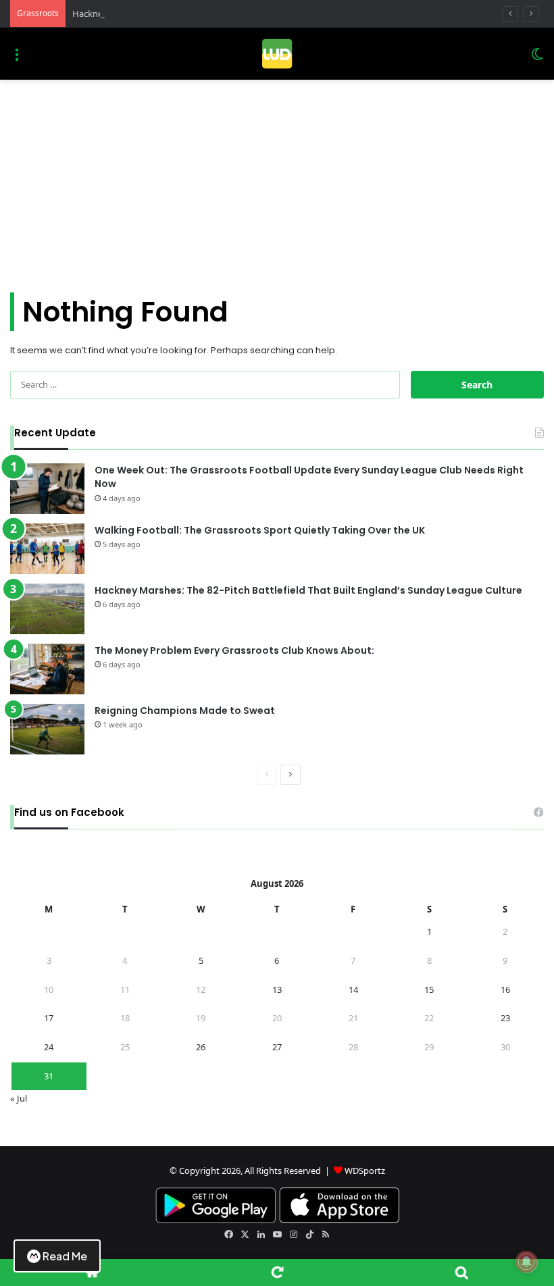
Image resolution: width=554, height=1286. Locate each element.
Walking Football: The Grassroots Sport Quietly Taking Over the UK (260, 530)
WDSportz (365, 1170)
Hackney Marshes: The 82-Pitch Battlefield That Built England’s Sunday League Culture (308, 590)
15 (429, 989)
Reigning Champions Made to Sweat (185, 710)
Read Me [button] (65, 1256)
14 (353, 989)
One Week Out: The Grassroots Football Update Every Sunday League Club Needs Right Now (309, 477)
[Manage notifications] (526, 1261)
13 (277, 989)
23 (505, 1018)
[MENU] (17, 59)
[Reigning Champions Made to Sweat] (47, 729)
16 (505, 989)
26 (200, 1047)
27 (277, 1047)
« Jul (18, 1098)
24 (48, 1047)
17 (48, 1018)
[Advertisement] (277, 181)
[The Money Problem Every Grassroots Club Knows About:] (47, 669)
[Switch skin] (537, 59)
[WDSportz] (276, 53)
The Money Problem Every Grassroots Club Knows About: (234, 650)
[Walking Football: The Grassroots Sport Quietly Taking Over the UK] (47, 548)
